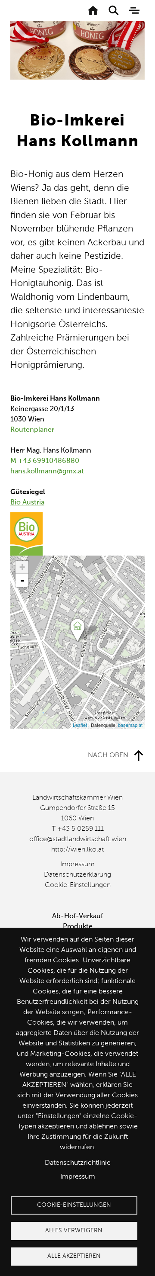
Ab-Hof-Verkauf (77, 916)
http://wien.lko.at (77, 849)
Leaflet (80, 724)
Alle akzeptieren (74, 1256)
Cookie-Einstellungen (78, 885)
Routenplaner (32, 430)
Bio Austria (27, 502)
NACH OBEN (108, 755)
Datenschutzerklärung (77, 874)
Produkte (78, 926)
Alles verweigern (73, 1231)
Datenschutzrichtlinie (78, 1163)
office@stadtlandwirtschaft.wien (77, 839)
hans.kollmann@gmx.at (47, 471)
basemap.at (130, 724)
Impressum (77, 864)
